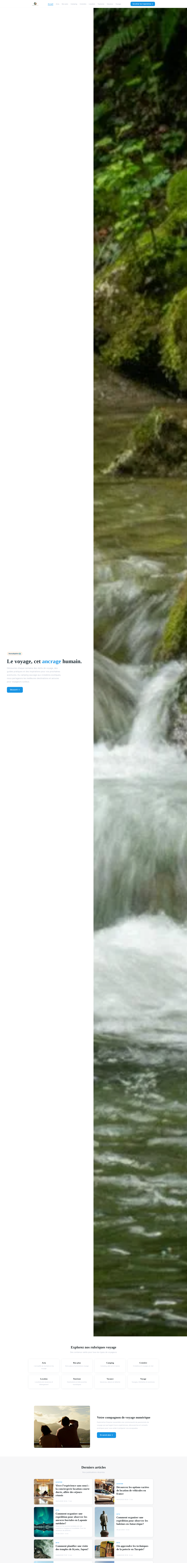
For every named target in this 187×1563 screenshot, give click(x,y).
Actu (57, 4)
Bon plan (65, 4)
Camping (74, 4)
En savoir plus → (106, 1435)
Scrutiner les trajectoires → (143, 4)
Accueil (50, 4)
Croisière (83, 4)
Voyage (118, 4)
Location (92, 4)
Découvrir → (15, 690)
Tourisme (101, 4)
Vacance (110, 4)
